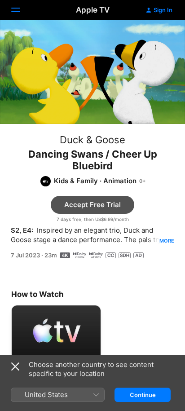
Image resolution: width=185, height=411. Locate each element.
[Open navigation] (21, 10)
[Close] (15, 366)
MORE (166, 241)
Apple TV (93, 9)
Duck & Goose (92, 140)
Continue (143, 394)
